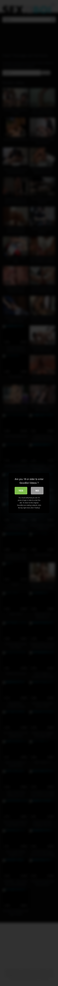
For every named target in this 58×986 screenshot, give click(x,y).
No (37, 490)
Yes (21, 490)
